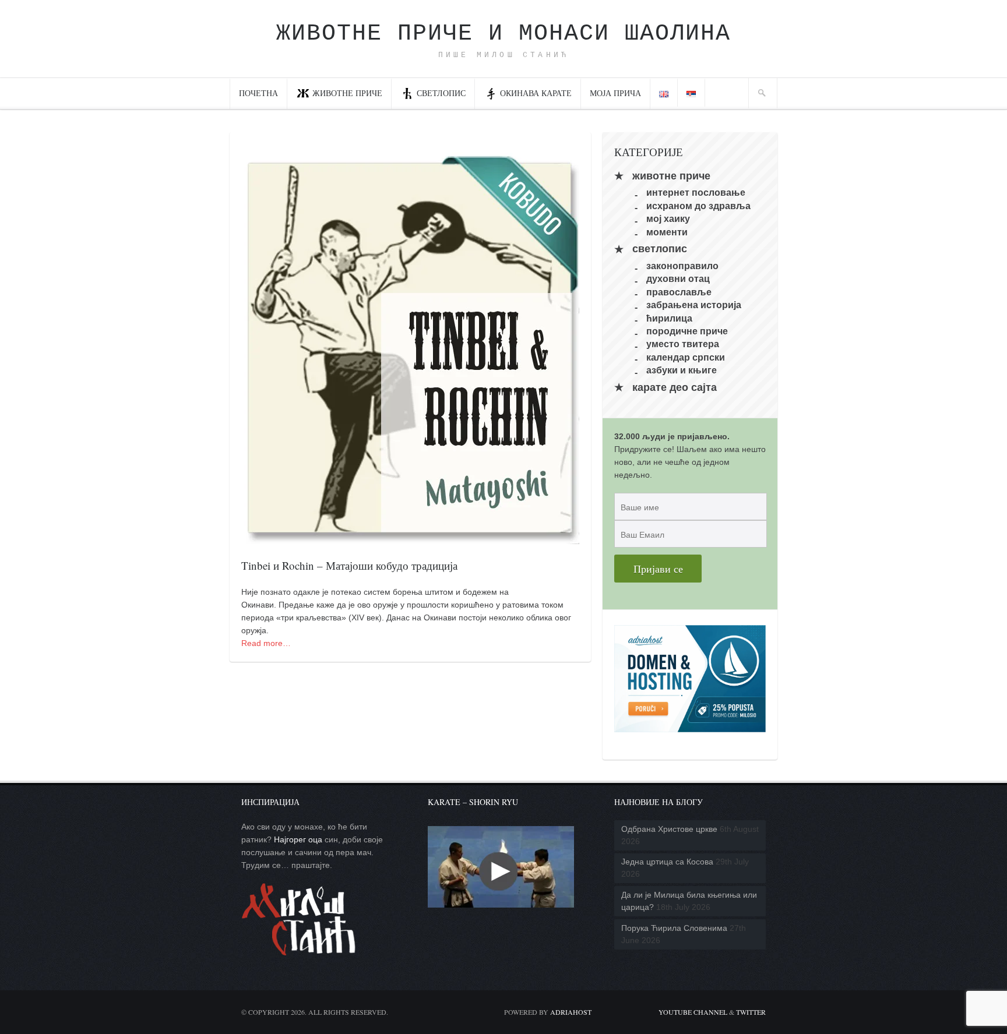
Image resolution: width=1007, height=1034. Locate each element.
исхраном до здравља (698, 205)
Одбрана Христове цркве (669, 829)
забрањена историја (693, 305)
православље (679, 292)
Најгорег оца (298, 839)
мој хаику (668, 219)
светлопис (441, 92)
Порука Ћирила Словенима (674, 928)
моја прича (615, 92)
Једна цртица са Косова (667, 861)
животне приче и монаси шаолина (503, 33)
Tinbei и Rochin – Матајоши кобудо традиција (349, 565)
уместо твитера (682, 344)
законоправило (682, 266)
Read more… (266, 643)
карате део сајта (674, 387)
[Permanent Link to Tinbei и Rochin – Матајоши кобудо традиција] (410, 537)
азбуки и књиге (681, 370)
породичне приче (687, 331)
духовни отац (678, 279)
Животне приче (347, 92)
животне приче (671, 176)
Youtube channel (693, 1012)
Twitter (751, 1012)
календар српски (685, 357)
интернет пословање (695, 192)
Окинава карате (536, 92)
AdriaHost (570, 1012)
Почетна (258, 92)
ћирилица (669, 318)
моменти (667, 232)
